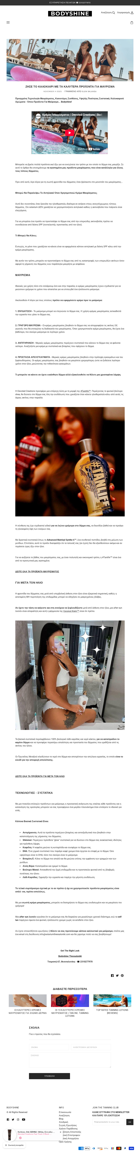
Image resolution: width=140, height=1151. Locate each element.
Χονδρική (63, 1122)
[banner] (70, 13)
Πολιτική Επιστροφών (69, 1135)
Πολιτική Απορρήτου (69, 1138)
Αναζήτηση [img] (106, 12)
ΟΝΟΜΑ (35, 1047)
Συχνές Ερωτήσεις (68, 1125)
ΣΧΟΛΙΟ (35, 1055)
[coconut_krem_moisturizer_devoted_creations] (70, 675)
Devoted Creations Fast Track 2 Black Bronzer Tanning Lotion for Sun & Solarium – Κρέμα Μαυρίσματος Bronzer (35, 1134)
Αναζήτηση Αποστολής (70, 1132)
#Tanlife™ (86, 391)
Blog (61, 1118)
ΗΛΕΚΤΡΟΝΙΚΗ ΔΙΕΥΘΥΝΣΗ (87, 1047)
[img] (7, 1119)
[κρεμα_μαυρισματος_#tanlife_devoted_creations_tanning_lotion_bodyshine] (70, 461)
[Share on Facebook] (112, 975)
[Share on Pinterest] (122, 975)
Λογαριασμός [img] (124, 12)
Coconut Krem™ (71, 611)
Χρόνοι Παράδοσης (68, 1128)
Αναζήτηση (64, 1115)
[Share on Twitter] (117, 975)
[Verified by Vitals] (20, 1138)
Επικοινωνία (65, 1112)
